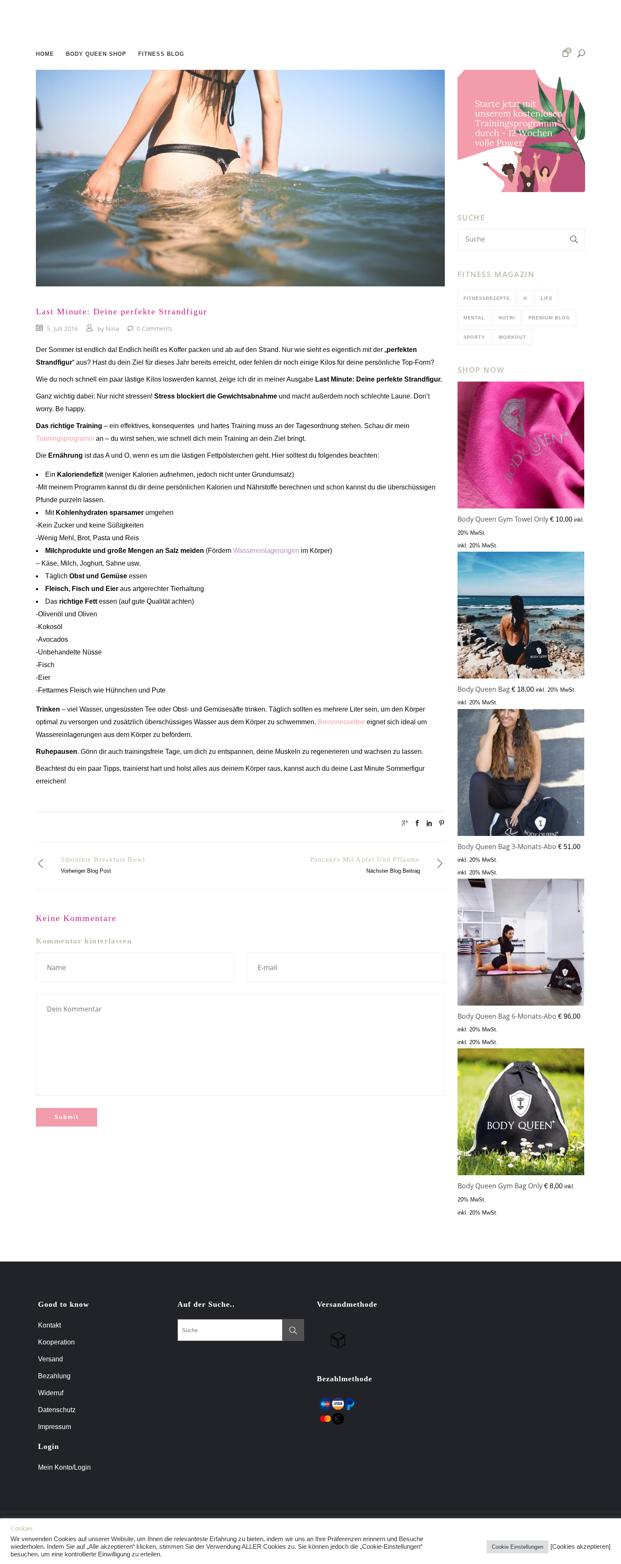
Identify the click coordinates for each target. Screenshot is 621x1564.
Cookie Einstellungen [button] (517, 1547)
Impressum (54, 1426)
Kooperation (56, 1342)
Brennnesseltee (341, 722)
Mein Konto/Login (65, 1467)
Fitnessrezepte (486, 298)
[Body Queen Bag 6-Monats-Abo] (521, 944)
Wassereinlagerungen (266, 550)
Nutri (506, 317)
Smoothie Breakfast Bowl (103, 859)
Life (547, 298)
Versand (50, 1359)
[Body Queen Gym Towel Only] (521, 447)
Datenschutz (57, 1409)
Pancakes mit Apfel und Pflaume (365, 859)
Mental (474, 317)
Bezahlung (54, 1376)
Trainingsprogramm (65, 438)
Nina (112, 328)
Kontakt (49, 1325)
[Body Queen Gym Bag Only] (521, 1113)
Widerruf (50, 1392)
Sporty (474, 337)
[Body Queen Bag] (521, 617)
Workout (512, 337)
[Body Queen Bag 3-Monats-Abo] (521, 774)
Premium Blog (549, 317)
